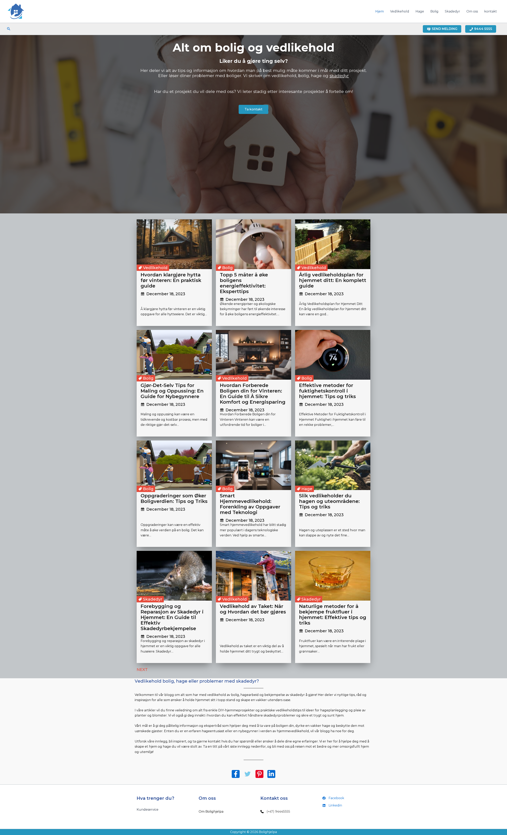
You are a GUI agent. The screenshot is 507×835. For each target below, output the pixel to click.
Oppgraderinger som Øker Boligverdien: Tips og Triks (174, 498)
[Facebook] (333, 798)
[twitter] (248, 774)
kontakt (490, 11)
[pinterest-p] (259, 774)
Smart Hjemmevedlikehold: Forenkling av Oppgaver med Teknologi (250, 504)
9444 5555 (483, 29)
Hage (420, 11)
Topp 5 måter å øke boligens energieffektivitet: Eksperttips (244, 283)
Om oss (472, 11)
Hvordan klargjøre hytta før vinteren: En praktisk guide (171, 280)
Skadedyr (452, 11)
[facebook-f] (236, 774)
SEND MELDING (444, 29)
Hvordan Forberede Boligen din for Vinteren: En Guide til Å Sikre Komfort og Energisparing (252, 393)
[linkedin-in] (271, 774)
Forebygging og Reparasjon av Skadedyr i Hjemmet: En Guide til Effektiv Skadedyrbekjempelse (172, 617)
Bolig (434, 11)
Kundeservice (147, 809)
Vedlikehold (399, 11)
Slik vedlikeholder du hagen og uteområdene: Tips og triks (329, 501)
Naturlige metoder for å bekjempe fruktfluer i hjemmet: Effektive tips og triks (332, 614)
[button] (8, 29)
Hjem (379, 11)
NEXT (147, 669)
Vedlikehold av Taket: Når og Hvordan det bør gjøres (253, 609)
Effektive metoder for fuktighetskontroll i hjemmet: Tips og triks (327, 390)
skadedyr (339, 75)
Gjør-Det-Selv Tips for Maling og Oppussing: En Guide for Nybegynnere (172, 390)
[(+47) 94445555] (275, 811)
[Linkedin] (332, 805)
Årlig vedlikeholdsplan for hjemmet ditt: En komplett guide (332, 280)
